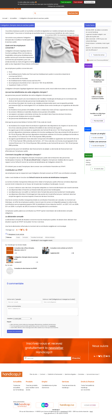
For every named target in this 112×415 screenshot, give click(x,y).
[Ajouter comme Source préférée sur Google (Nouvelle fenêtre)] (109, 356)
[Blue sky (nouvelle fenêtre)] (21, 230)
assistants (53, 326)
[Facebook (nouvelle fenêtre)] (19, 230)
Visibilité (10, 319)
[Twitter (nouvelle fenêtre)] (24, 230)
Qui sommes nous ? (93, 374)
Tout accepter (66, 2)
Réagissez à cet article (16, 234)
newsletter (55, 348)
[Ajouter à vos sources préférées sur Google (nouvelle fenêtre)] (26, 230)
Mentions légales (70, 374)
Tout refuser (78, 2)
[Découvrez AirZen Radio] (45, 405)
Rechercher (73, 13)
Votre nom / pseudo (14, 299)
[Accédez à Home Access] (90, 405)
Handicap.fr (64, 411)
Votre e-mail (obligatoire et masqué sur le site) (59, 299)
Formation (25, 237)
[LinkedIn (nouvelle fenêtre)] (17, 230)
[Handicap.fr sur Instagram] (104, 356)
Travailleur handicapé (37, 237)
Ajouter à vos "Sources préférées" (98, 60)
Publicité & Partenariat (55, 374)
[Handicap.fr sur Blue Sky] (99, 356)
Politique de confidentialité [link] (56, 6)
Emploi (18, 237)
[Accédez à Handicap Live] (67, 405)
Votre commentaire (14, 306)
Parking (88, 162)
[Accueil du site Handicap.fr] (11, 375)
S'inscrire (76, 358)
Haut (91, 411)
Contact (42, 374)
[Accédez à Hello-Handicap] (22, 405)
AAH (32, 119)
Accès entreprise (98, 146)
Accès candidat (97, 138)
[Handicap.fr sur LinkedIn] (94, 356)
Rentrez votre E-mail (16, 358)
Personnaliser (89, 2)
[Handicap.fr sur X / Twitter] (102, 356)
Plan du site (33, 374)
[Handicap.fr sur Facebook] (97, 356)
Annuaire (88, 165)
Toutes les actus (98, 55)
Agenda (88, 160)
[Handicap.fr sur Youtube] (107, 356)
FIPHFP (47, 149)
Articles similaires (50, 237)
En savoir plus (98, 169)
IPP (20, 105)
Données (81, 374)
